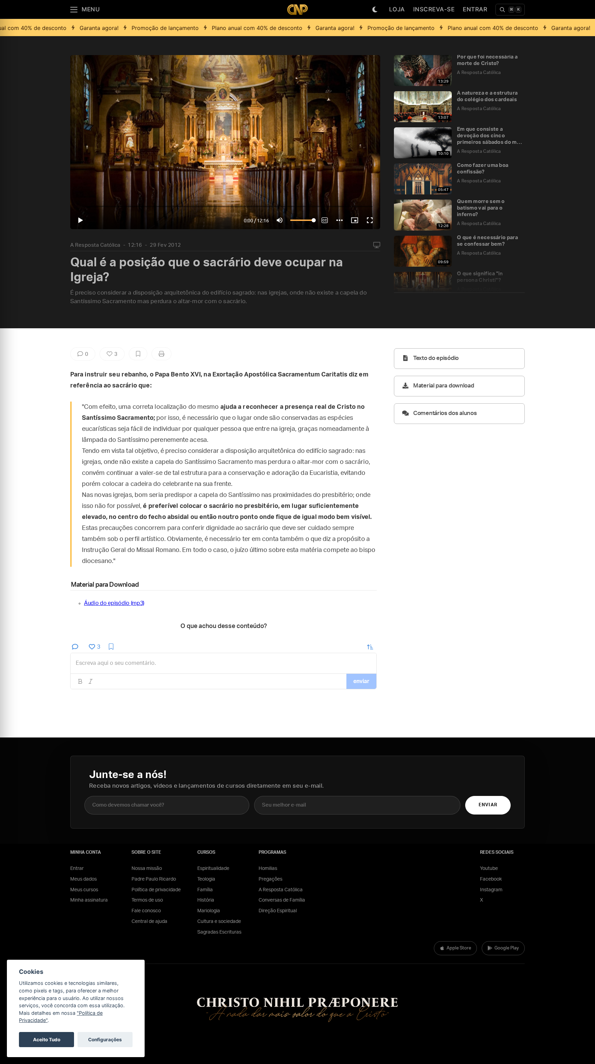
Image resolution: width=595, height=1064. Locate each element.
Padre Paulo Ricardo (154, 879)
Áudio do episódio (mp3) (114, 603)
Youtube (489, 868)
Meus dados (83, 879)
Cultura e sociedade (219, 921)
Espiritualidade (213, 868)
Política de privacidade (156, 889)
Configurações (105, 1039)
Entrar (475, 9)
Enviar (488, 805)
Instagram (491, 889)
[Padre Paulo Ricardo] (297, 9)
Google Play (506, 948)
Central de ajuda (149, 921)
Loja (397, 9)
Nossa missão (147, 868)
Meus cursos (84, 889)
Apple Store (459, 948)
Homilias (268, 868)
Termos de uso (147, 900)
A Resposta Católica (95, 245)
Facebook (491, 879)
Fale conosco (146, 910)
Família (205, 889)
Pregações (270, 879)
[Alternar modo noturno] (375, 9)
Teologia (206, 879)
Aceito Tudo (46, 1039)
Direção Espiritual (278, 910)
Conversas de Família (282, 900)
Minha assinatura (89, 900)
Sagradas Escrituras (219, 932)
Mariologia (208, 910)
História (205, 900)
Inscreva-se (434, 9)
